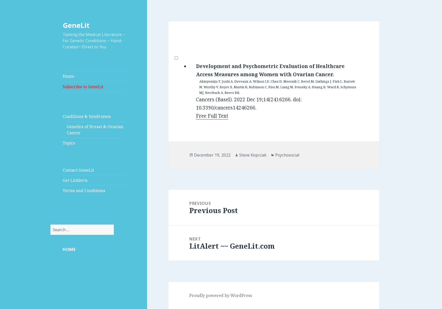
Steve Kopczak (253, 155)
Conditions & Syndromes (87, 116)
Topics (69, 143)
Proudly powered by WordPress (220, 295)
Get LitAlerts (75, 180)
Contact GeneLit (78, 170)
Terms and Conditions (84, 190)
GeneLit (76, 25)
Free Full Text (212, 116)
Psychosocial (287, 155)
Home (68, 76)
